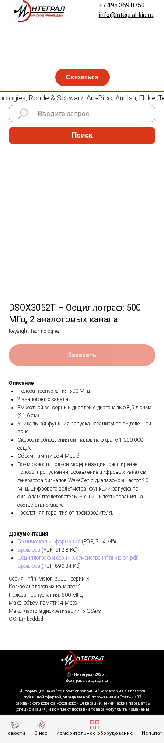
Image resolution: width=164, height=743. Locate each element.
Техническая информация (48, 542)
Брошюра (28, 550)
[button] (82, 77)
